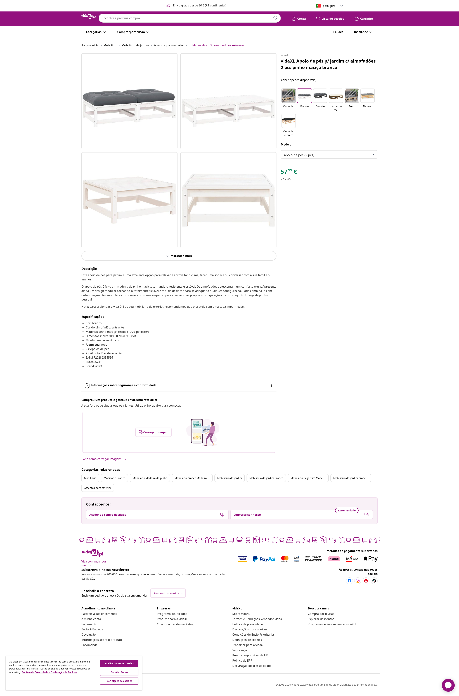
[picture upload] (203, 432)
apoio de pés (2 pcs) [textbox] (299, 155)
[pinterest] (366, 581)
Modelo (286, 144)
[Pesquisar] (275, 18)
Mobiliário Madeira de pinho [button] (150, 478)
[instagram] (357, 581)
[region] (74, 673)
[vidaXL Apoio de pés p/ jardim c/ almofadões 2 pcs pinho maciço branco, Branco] (129, 101)
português (329, 6)
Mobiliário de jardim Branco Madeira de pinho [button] (352, 478)
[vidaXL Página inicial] (88, 16)
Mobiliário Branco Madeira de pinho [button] (193, 478)
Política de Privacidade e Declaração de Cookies (49, 672)
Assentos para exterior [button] (97, 488)
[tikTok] (374, 581)
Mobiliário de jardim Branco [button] (266, 478)
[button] (196, 5)
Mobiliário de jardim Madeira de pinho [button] (309, 478)
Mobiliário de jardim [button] (229, 478)
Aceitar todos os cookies (119, 663)
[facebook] (349, 581)
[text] (289, 172)
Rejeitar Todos (119, 672)
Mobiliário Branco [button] (114, 478)
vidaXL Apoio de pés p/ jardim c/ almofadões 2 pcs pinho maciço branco (328, 64)
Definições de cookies (247, 640)
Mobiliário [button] (90, 478)
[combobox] (190, 18)
